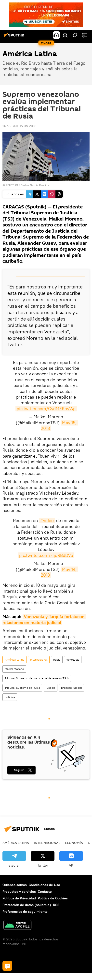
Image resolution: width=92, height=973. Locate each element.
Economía (74, 842)
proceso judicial (71, 687)
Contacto (45, 891)
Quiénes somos (14, 885)
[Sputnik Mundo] (14, 37)
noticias (10, 697)
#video (47, 520)
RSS (56, 905)
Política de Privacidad (19, 898)
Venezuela (72, 659)
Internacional (38, 659)
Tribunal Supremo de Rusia (22, 687)
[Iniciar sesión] (65, 35)
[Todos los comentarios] (7, 966)
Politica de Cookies (53, 898)
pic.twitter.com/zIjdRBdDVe (46, 555)
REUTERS (12, 185)
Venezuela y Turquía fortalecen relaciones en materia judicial (44, 619)
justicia (50, 687)
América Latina (14, 659)
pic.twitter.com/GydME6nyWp (46, 408)
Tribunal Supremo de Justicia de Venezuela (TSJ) (37, 678)
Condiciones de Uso (44, 885)
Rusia (56, 659)
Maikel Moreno (14, 669)
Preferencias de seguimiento (25, 911)
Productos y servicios (19, 891)
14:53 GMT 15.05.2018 (19, 126)
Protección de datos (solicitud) (26, 905)
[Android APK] (17, 925)
